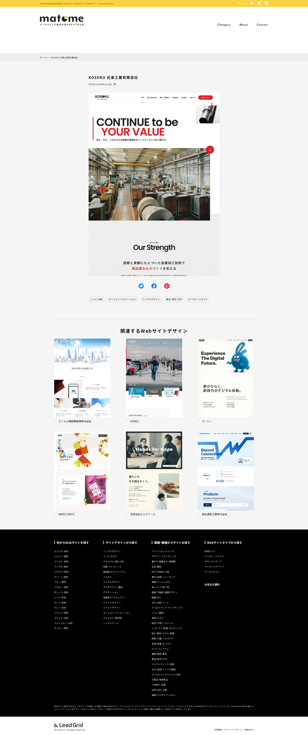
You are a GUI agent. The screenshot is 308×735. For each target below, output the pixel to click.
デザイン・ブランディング (164, 556)
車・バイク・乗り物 (160, 587)
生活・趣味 (156, 566)
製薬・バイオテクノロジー (164, 695)
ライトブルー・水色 (63, 623)
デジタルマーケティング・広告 (166, 674)
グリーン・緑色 (61, 577)
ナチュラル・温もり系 (113, 561)
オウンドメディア (213, 561)
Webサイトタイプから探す (224, 542)
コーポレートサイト (198, 299)
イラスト (107, 577)
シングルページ (110, 623)
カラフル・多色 (61, 551)
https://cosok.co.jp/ (100, 84)
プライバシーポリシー (233, 730)
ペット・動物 (158, 612)
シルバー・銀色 (61, 556)
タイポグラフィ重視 (113, 587)
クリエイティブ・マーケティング (167, 607)
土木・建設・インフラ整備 (163, 669)
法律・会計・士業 (159, 689)
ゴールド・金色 (61, 561)
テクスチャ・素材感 (112, 618)
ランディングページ (214, 566)
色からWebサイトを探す (73, 542)
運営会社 (249, 730)
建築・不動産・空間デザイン (165, 592)
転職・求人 (156, 597)
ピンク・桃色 (60, 602)
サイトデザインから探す (121, 542)
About (243, 24)
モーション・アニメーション (122, 299)
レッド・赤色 (97, 299)
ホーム (43, 58)
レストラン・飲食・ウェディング (167, 628)
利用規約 (218, 730)
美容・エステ (158, 618)
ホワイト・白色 (61, 618)
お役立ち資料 (212, 584)
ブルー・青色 (60, 582)
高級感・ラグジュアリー (114, 597)
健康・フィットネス (161, 582)
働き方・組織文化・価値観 (163, 561)
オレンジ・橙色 (61, 592)
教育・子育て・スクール (162, 623)
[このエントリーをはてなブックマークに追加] (266, 3)
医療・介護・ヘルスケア (162, 638)
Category (224, 24)
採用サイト (210, 551)
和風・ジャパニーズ (112, 566)
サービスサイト (212, 571)
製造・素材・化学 (174, 299)
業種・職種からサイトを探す (172, 542)
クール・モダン (110, 556)
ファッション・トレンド (163, 551)
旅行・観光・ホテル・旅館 (163, 633)
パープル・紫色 (61, 566)
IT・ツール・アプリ (160, 648)
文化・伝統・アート (160, 602)
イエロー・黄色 (61, 587)
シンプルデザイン (151, 299)
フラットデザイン (111, 607)
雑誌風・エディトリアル (114, 571)
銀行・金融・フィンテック (163, 577)
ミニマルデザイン (111, 582)
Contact (262, 24)
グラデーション (110, 592)
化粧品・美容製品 (160, 679)
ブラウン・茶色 (61, 571)
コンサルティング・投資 (163, 664)
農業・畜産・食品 (159, 653)
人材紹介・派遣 (159, 684)
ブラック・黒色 (61, 612)
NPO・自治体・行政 (160, 571)
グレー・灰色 (60, 607)
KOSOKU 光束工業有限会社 (64, 58)
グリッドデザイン (111, 602)
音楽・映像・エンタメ (161, 643)
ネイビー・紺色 (61, 628)
